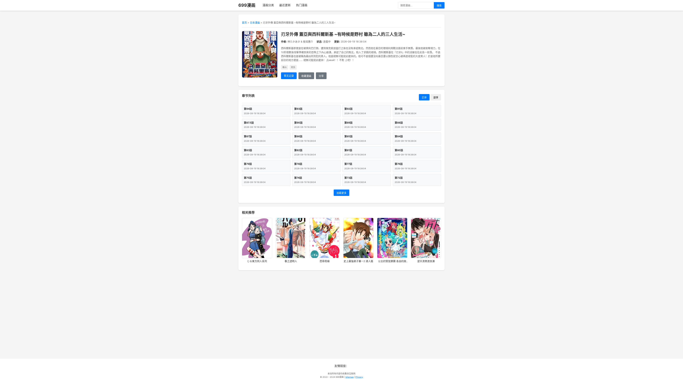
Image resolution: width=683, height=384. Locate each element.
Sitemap (349, 377)
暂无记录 (289, 75)
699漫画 (246, 5)
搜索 (439, 5)
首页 (244, 22)
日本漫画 (255, 22)
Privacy (359, 377)
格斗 (284, 67)
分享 (321, 75)
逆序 (435, 97)
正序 (424, 97)
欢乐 (293, 67)
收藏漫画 (306, 75)
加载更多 (341, 192)
